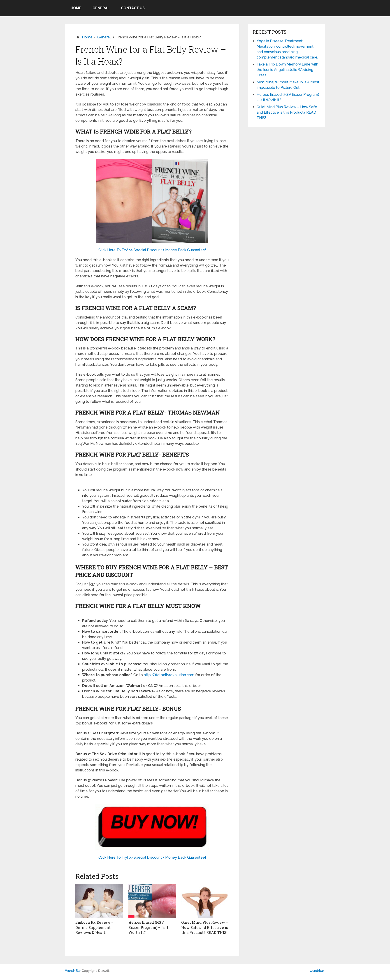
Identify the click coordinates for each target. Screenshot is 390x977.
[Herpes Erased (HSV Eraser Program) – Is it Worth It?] (152, 901)
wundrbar (317, 970)
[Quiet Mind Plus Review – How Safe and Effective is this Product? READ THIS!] (205, 901)
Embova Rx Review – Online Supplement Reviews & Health (94, 927)
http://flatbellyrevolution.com (169, 675)
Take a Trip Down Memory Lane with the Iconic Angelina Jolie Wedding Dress (287, 69)
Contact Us (133, 8)
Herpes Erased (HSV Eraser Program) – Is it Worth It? (148, 927)
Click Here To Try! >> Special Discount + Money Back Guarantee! (152, 250)
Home (76, 8)
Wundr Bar (73, 970)
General (101, 8)
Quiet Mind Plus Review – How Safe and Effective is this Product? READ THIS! (204, 927)
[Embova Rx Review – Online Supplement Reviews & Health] (99, 901)
